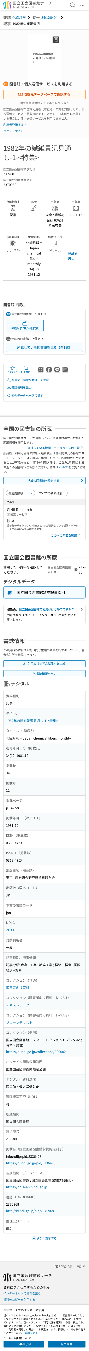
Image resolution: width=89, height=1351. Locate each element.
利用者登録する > (14, 124)
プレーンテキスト (19, 1022)
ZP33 (10, 929)
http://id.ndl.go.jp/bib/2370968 (30, 1210)
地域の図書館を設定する (43, 480)
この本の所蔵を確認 (64, 535)
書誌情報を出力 (21, 387)
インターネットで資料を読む (22, 1293)
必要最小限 (24, 1344)
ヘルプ (63, 467)
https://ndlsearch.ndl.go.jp (26, 1186)
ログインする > (13, 131)
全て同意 (66, 1344)
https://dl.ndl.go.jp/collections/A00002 (36, 1051)
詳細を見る (73, 255)
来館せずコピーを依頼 (24, 328)
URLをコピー (26, 371)
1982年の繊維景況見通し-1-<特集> (32, 720)
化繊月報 (19, 17)
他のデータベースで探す (27, 395)
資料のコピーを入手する (19, 1299)
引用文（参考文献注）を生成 (30, 380)
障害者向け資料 (17, 987)
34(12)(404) (50, 17)
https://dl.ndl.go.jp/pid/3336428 (30, 1162)
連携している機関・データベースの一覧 (54, 448)
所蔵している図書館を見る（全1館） (44, 347)
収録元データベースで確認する (47, 94)
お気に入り (12, 371)
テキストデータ (17, 1004)
